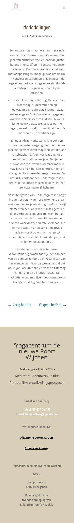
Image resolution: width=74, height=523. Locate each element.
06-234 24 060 (41, 409)
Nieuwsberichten (44, 36)
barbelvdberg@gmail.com (41, 414)
